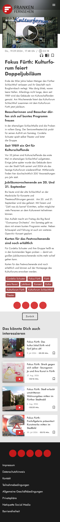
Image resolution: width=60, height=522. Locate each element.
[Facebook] (12, 453)
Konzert (38, 284)
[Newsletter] (47, 453)
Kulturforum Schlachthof (40, 289)
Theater (10, 295)
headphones (41, 55)
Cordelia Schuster (16, 278)
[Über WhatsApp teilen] (34, 305)
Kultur (48, 284)
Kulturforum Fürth (15, 289)
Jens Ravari (12, 284)
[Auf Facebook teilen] (17, 305)
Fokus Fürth (34, 278)
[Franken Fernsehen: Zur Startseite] (18, 9)
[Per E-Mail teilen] (43, 305)
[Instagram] (21, 453)
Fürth (46, 278)
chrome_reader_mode (47, 55)
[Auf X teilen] (25, 305)
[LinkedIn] (38, 453)
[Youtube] (30, 453)
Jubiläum (26, 284)
